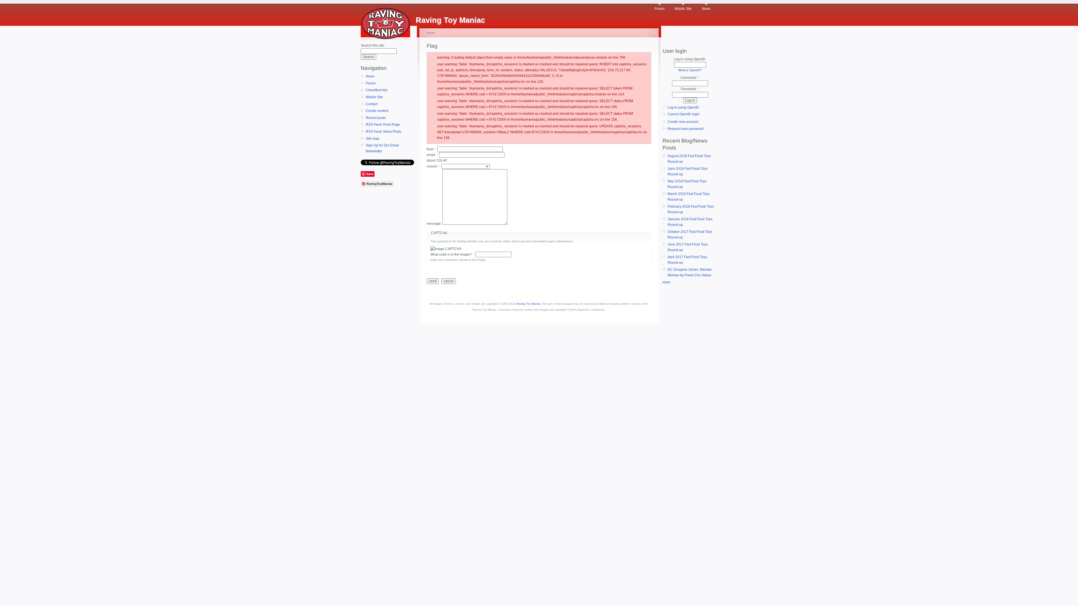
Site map (372, 139)
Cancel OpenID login (684, 114)
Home (431, 33)
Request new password (686, 129)
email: (432, 155)
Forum (659, 9)
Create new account (683, 122)
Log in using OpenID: (690, 59)
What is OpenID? (690, 70)
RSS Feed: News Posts (383, 132)
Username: (690, 78)
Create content (377, 111)
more (666, 282)
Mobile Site (683, 9)
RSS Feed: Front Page (383, 125)
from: (432, 149)
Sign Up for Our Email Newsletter (382, 148)
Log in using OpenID (683, 107)
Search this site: (373, 45)
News (706, 9)
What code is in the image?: (452, 254)
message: (434, 224)
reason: (433, 166)
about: (432, 160)
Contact (372, 104)
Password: (690, 89)
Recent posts (376, 118)
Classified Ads (376, 90)
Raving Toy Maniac (529, 303)
